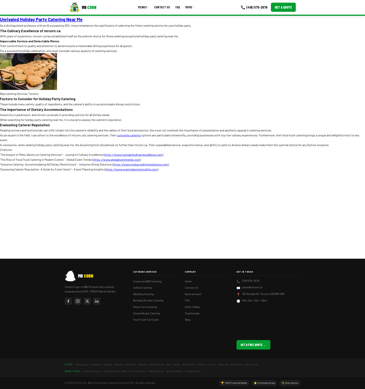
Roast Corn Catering (145, 306)
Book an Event (193, 294)
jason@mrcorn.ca (252, 287)
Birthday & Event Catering (148, 300)
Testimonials (192, 313)
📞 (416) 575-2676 (254, 7)
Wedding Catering (143, 294)
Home (188, 281)
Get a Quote (283, 7)
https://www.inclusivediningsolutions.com (140, 164)
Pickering (202, 364)
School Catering (142, 287)
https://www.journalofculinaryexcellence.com (133, 154)
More (189, 7)
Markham (143, 364)
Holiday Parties (193, 371)
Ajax (169, 364)
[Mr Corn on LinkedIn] (96, 301)
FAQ (177, 7)
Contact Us (162, 7)
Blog (187, 319)
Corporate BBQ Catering (147, 281)
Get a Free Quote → (253, 345)
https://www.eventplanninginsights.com (131, 169)
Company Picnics (92, 371)
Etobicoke (223, 364)
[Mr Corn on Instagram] (77, 301)
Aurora (212, 364)
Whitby (176, 364)
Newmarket (188, 364)
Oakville (119, 364)
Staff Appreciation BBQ (115, 371)
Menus (143, 7)
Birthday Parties (174, 371)
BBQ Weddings (156, 371)
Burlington (130, 364)
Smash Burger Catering (146, 313)
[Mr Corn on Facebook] (68, 301)
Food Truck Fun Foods (146, 319)
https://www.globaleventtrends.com (116, 159)
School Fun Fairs (138, 371)
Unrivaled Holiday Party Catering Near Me (41, 19)
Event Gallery (192, 306)
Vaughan (108, 364)
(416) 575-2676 (250, 280)
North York (236, 364)
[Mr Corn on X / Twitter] (87, 301)
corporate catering (129, 135)
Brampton (96, 364)
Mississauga (82, 364)
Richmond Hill (157, 364)
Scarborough (251, 364)
